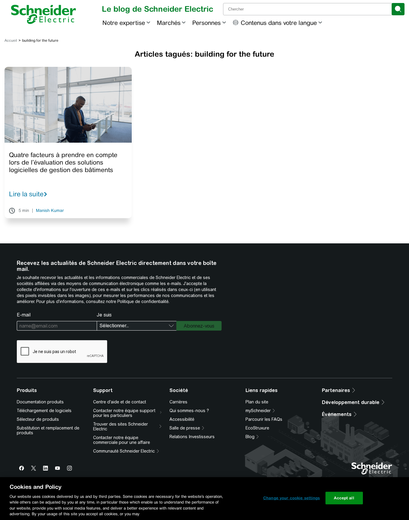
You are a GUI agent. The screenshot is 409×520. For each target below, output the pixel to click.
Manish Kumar (50, 211)
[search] (398, 9)
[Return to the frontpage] (43, 14)
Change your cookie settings (291, 498)
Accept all (344, 498)
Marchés (169, 22)
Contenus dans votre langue (279, 22)
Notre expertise (123, 22)
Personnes (206, 22)
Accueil (10, 40)
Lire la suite (26, 194)
